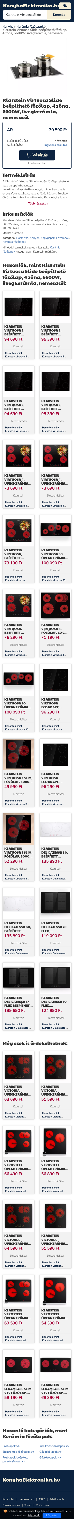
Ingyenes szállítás (55, 145)
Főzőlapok (62, 238)
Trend (27, 1505)
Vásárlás (40, 155)
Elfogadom (51, 1515)
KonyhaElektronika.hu (31, 5)
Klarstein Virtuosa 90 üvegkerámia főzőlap (53, 556)
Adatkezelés (56, 1499)
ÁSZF (41, 1499)
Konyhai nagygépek (42, 238)
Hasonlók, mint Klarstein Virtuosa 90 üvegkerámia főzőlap (53, 580)
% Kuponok (42, 1505)
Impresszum (27, 1499)
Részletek (34, 1515)
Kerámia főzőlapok (14, 242)
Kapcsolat (8, 1499)
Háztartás (22, 238)
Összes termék (11, 1505)
